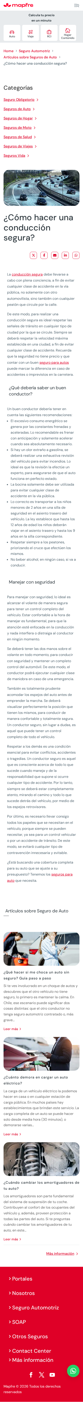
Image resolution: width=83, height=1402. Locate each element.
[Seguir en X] (41, 1375)
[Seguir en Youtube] (52, 1375)
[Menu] (76, 5)
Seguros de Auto (17, 109)
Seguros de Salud (18, 137)
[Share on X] (33, 255)
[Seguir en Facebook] (31, 1375)
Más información (60, 1253)
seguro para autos (54, 362)
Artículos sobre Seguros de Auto (30, 57)
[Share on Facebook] (44, 255)
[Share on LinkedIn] (65, 255)
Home (9, 51)
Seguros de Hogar (18, 118)
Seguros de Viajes (18, 146)
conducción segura (27, 274)
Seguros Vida (14, 155)
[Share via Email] (54, 255)
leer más (11, 1029)
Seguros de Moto (18, 127)
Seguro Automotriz (34, 51)
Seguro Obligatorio (19, 99)
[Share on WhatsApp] (75, 255)
